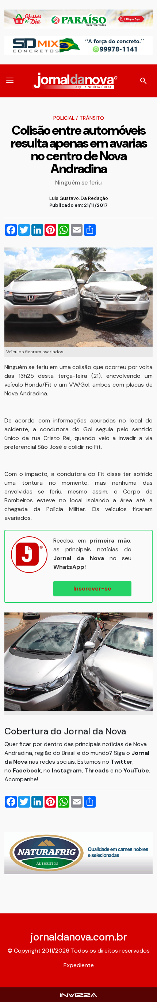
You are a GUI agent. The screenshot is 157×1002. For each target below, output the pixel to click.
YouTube (136, 770)
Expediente (79, 965)
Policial (63, 118)
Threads (97, 770)
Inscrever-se (92, 588)
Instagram (67, 770)
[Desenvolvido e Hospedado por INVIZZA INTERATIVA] (78, 994)
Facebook (27, 770)
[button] (9, 80)
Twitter (122, 762)
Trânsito (92, 118)
